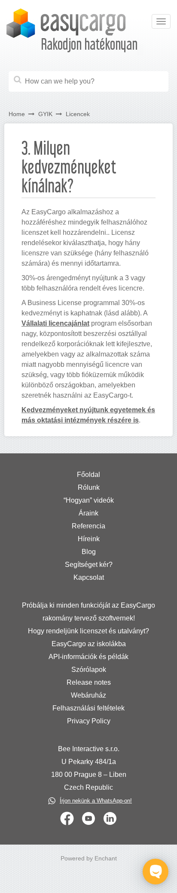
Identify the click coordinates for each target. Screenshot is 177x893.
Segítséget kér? (89, 564)
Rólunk (89, 487)
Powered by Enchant (89, 858)
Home (17, 114)
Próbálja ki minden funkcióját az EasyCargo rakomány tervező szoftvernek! (88, 612)
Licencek (78, 114)
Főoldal (88, 474)
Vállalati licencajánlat (55, 323)
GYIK (45, 114)
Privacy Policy (88, 721)
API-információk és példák (88, 656)
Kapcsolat (88, 577)
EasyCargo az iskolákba (89, 643)
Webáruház (88, 695)
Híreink (89, 538)
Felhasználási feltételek (88, 708)
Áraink (88, 513)
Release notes (89, 682)
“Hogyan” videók (89, 500)
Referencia (88, 526)
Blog (89, 551)
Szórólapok (88, 669)
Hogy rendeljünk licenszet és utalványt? (88, 631)
